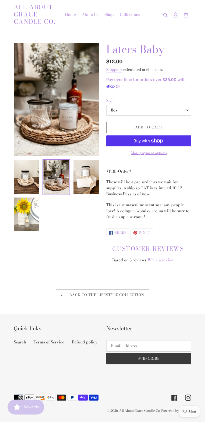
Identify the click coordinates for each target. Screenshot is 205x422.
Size (110, 101)
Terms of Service (49, 342)
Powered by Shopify (176, 410)
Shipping (114, 69)
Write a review (161, 260)
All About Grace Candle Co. (35, 14)
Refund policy (85, 342)
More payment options (149, 153)
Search (20, 342)
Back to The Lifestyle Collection (106, 295)
